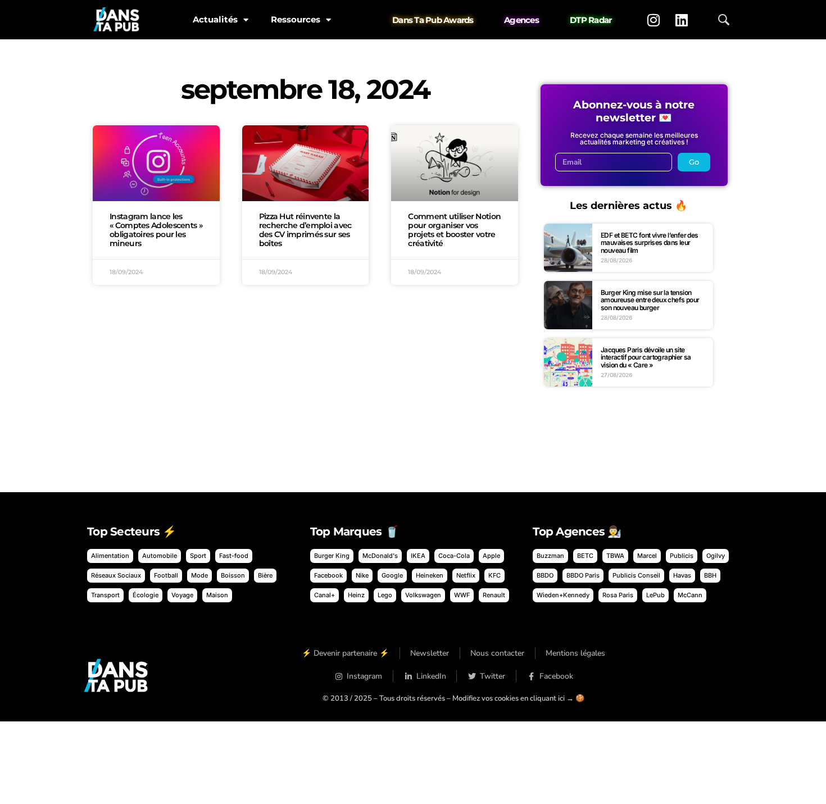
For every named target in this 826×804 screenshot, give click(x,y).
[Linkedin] (682, 20)
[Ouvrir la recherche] (724, 20)
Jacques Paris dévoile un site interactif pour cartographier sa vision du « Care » (646, 357)
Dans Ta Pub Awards (433, 20)
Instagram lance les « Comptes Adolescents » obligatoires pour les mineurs (156, 229)
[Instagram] (653, 20)
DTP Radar (590, 20)
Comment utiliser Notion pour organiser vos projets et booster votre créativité (454, 229)
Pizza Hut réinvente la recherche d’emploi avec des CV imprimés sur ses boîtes (305, 229)
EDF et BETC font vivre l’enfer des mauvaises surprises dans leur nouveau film (649, 243)
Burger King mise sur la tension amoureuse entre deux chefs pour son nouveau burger (650, 300)
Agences (521, 20)
